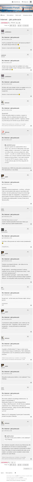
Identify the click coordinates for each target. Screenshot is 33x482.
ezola (2, 209)
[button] (11, 26)
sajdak (6, 176)
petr (2, 287)
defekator (7, 102)
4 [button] (18, 25)
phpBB (17, 475)
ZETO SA (7, 132)
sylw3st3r (3, 55)
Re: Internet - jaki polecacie (10, 37)
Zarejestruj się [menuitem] (16, 2)
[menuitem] (14, 480)
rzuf (6, 230)
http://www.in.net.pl (12, 220)
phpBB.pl (21, 477)
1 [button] (15, 25)
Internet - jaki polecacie (10, 19)
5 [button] (20, 25)
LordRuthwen (8, 32)
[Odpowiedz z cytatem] (28, 30)
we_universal (11, 478)
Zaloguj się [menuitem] (25, 2)
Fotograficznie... (5, 246)
